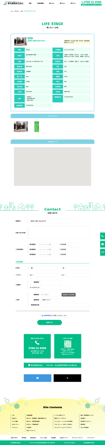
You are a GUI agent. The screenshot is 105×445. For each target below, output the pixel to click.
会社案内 (83, 418)
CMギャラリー (15, 424)
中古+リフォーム (31, 430)
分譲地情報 (40, 3)
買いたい (51, 3)
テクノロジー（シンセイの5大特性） (63, 421)
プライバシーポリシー (77, 437)
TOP (13, 415)
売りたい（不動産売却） (33, 424)
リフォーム (15, 427)
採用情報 (53, 437)
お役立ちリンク (64, 437)
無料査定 (24, 437)
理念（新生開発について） (87, 415)
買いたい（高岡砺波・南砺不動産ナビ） (37, 418)
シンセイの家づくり (59, 415)
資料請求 (83, 424)
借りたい (62, 3)
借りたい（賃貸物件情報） (33, 421)
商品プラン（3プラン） (60, 418)
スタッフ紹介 (43, 437)
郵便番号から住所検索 (68, 294)
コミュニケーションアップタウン (63, 427)
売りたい (73, 3)
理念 (30, 3)
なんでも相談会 (85, 427)
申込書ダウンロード (86, 421)
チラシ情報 (15, 421)
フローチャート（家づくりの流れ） (63, 424)
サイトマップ (90, 437)
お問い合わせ (14, 437)
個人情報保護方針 (47, 315)
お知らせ (14, 418)
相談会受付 (33, 437)
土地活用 (29, 427)
